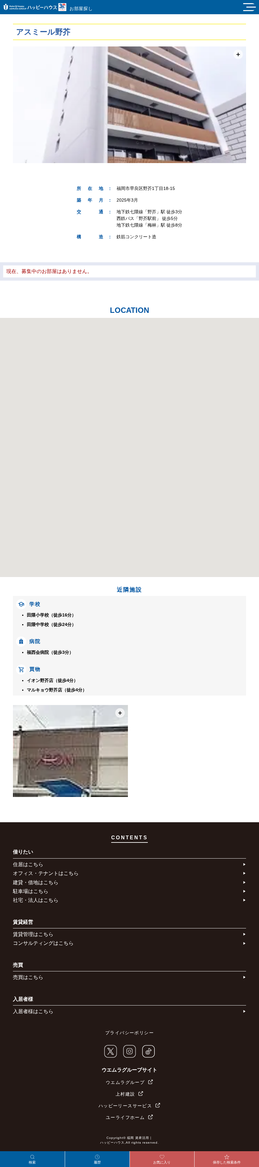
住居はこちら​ (28, 864)
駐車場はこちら (30, 891)
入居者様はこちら (33, 1011)
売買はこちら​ (28, 977)
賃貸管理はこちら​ (33, 934)
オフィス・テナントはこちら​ (46, 873)
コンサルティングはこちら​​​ (43, 943)
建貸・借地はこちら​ (35, 882)
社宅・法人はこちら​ (35, 900)
